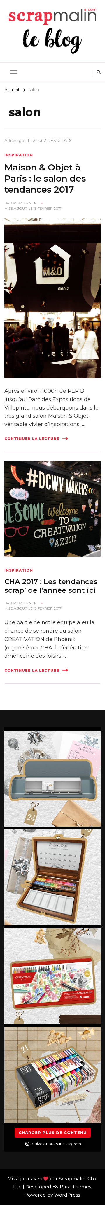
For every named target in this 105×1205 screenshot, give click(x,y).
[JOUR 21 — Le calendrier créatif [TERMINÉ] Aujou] (52, 1075)
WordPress (67, 1195)
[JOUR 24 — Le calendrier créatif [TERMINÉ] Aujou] (52, 779)
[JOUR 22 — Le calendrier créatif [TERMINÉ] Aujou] (52, 976)
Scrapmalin (25, 203)
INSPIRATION (18, 155)
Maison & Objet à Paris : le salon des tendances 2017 (45, 178)
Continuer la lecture (31, 439)
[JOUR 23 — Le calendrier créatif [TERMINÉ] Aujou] (52, 877)
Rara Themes (75, 1187)
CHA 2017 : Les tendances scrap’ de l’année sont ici (50, 586)
